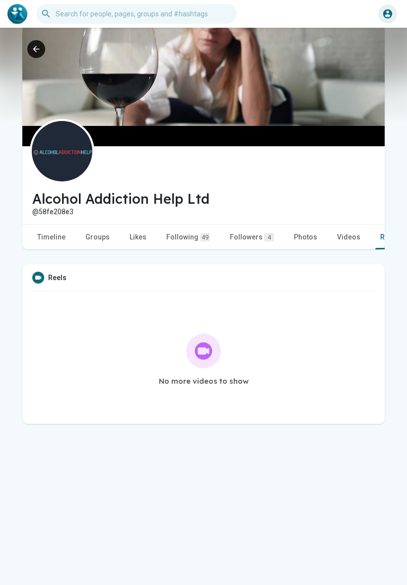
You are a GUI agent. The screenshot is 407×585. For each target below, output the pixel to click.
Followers (250, 237)
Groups (97, 237)
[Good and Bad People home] (17, 14)
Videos (348, 237)
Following (187, 237)
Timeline (51, 237)
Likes (138, 237)
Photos (305, 237)
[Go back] (36, 49)
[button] (387, 13)
